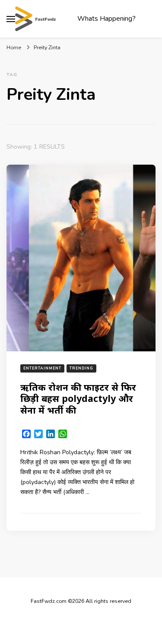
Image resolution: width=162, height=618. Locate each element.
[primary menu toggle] (10, 19)
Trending (81, 368)
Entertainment (42, 368)
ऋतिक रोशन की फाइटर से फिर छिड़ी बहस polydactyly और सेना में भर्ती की (78, 398)
